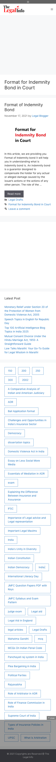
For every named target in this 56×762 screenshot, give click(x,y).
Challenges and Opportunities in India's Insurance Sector (27, 422)
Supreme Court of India (22, 715)
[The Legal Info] (13, 9)
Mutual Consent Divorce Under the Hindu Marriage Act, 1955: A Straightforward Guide (25, 340)
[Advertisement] (28, 43)
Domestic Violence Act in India (26, 451)
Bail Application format (21, 411)
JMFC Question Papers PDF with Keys (27, 587)
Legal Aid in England (20, 620)
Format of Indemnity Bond (23, 107)
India (11, 539)
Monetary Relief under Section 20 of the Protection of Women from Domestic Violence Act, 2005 (26, 310)
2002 (25, 379)
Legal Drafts (16, 199)
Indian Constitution (19, 558)
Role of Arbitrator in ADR (22, 693)
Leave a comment (19, 208)
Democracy (14, 433)
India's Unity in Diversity (22, 549)
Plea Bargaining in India (22, 666)
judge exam (15, 611)
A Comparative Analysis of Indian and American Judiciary (26, 390)
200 (24, 370)
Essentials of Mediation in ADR (26, 473)
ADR (10, 401)
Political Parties (17, 675)
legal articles (15, 629)
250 (38, 370)
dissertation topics (19, 442)
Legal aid (36, 611)
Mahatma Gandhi (18, 638)
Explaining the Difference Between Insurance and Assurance (23, 495)
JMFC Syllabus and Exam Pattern (23, 600)
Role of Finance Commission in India (26, 704)
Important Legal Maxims (22, 530)
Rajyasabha (15, 684)
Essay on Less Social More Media (24, 462)
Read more (15, 194)
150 (10, 370)
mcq (40, 638)
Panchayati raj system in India (26, 657)
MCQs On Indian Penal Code (25, 647)
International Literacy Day (23, 576)
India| (42, 567)
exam (11, 482)
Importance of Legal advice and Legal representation (27, 519)
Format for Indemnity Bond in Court (30, 204)
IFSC (10, 508)
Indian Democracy (18, 567)
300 (10, 379)
